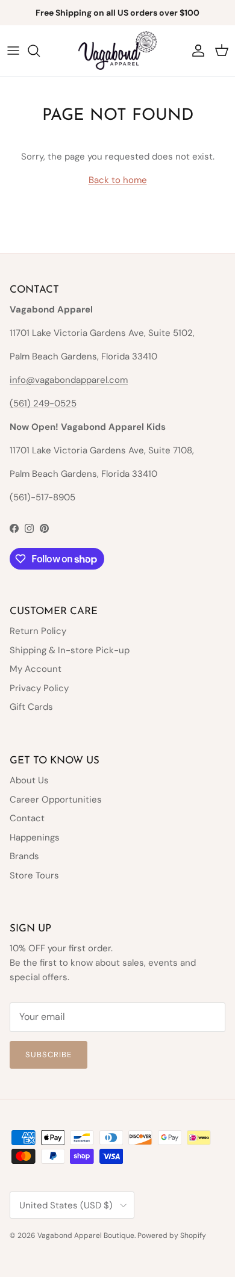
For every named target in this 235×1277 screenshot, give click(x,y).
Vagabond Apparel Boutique (85, 1235)
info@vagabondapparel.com (69, 380)
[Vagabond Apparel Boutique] (117, 50)
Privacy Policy (39, 688)
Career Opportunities (56, 800)
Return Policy (38, 631)
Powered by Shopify (171, 1235)
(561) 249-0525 (43, 403)
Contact (27, 818)
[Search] (40, 50)
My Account (35, 669)
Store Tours (34, 875)
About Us (29, 780)
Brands (24, 856)
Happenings (35, 837)
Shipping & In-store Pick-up (70, 650)
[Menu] (13, 50)
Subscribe (48, 1054)
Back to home (118, 180)
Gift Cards (31, 707)
